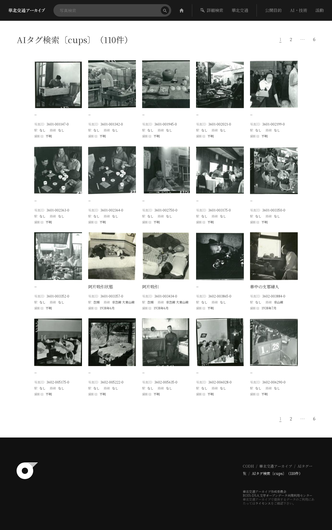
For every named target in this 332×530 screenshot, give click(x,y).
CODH (248, 466)
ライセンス (263, 503)
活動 (319, 10)
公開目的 (273, 10)
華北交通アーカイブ (275, 466)
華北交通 (240, 10)
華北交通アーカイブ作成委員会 (264, 491)
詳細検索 (215, 10)
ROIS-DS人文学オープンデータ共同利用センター (277, 495)
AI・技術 (298, 10)
